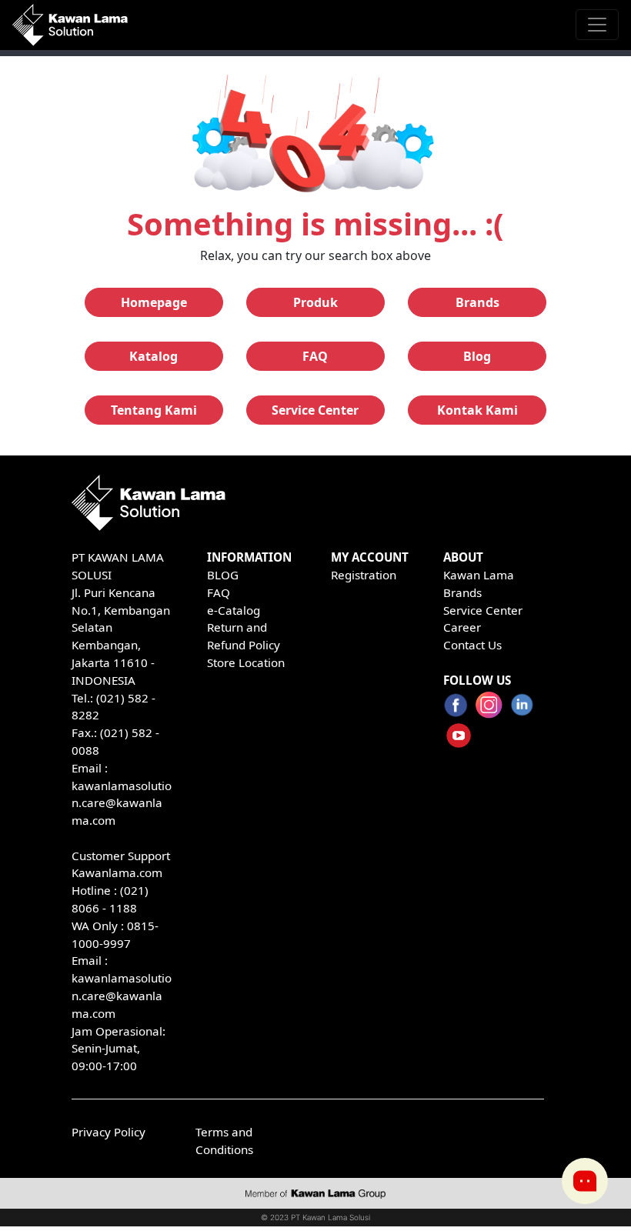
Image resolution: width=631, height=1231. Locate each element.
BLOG (223, 574)
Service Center (482, 610)
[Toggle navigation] (597, 24)
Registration (363, 574)
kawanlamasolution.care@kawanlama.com (122, 803)
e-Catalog (233, 610)
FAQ (218, 592)
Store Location (246, 662)
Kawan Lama (478, 574)
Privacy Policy (108, 1131)
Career (462, 627)
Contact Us (472, 644)
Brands (462, 592)
